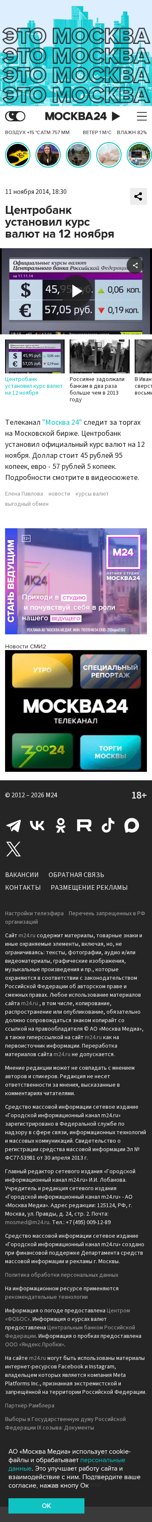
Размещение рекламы (89, 887)
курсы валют (92, 494)
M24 (51, 795)
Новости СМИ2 (25, 646)
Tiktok (108, 825)
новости (59, 494)
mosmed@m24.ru (27, 1222)
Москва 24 (76, 116)
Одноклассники (60, 825)
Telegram (13, 825)
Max (131, 825)
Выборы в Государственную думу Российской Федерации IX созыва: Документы (65, 1423)
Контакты (23, 887)
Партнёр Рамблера (29, 1405)
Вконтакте (37, 825)
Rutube (84, 825)
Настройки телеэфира (34, 913)
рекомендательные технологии (46, 1297)
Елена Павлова (24, 494)
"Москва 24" (62, 422)
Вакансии (22, 875)
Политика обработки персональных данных (61, 1275)
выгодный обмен (27, 504)
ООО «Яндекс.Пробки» (34, 1344)
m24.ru (27, 935)
